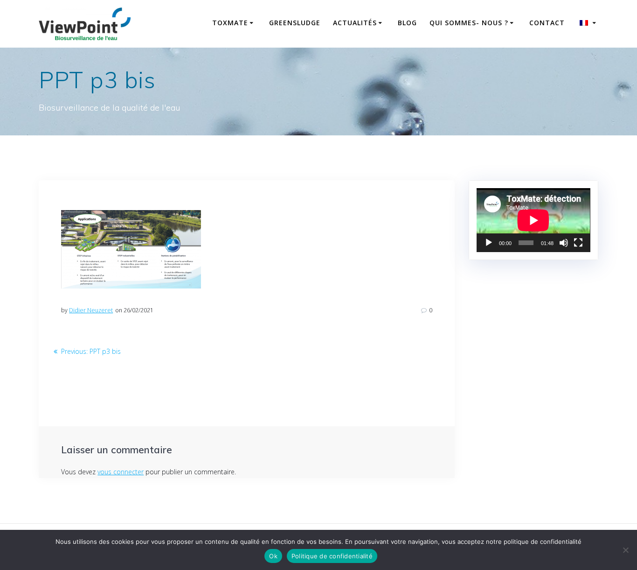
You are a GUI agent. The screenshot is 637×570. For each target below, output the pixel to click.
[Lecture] (488, 242)
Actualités (355, 22)
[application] (533, 220)
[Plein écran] (578, 242)
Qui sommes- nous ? (468, 22)
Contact (547, 22)
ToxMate (230, 22)
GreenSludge (294, 22)
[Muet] (563, 242)
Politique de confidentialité (332, 556)
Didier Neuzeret (91, 310)
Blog (407, 22)
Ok (273, 556)
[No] (625, 550)
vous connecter (120, 471)
